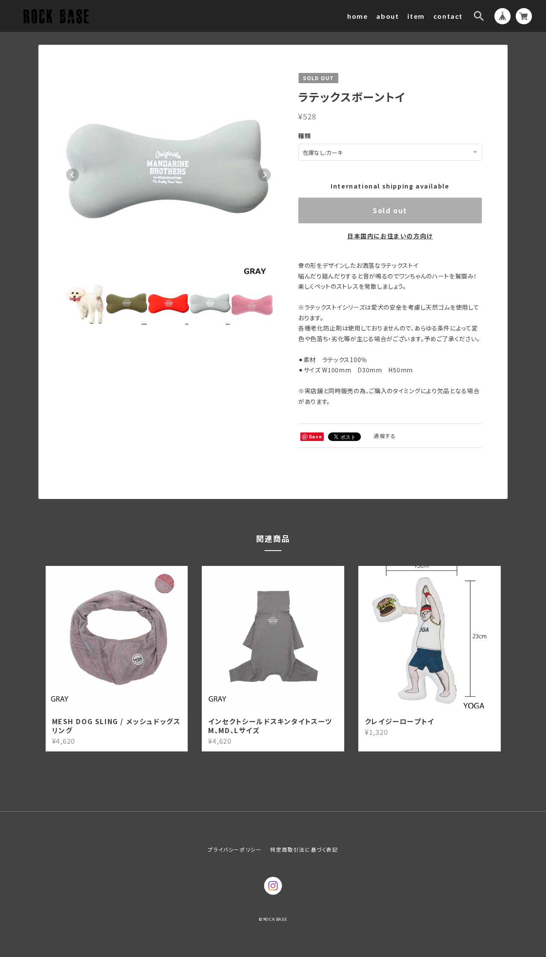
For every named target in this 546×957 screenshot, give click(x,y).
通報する (385, 435)
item (415, 16)
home (357, 16)
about (387, 16)
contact (448, 16)
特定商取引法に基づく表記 (304, 849)
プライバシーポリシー (234, 849)
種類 (304, 135)
